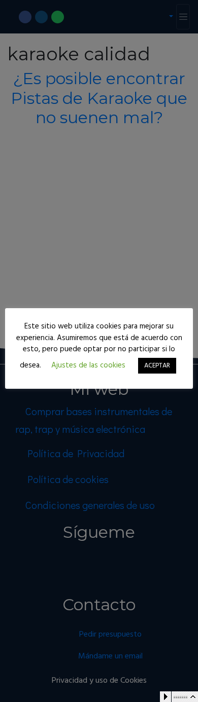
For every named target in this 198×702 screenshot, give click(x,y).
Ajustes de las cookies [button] (88, 365)
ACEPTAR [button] (157, 365)
